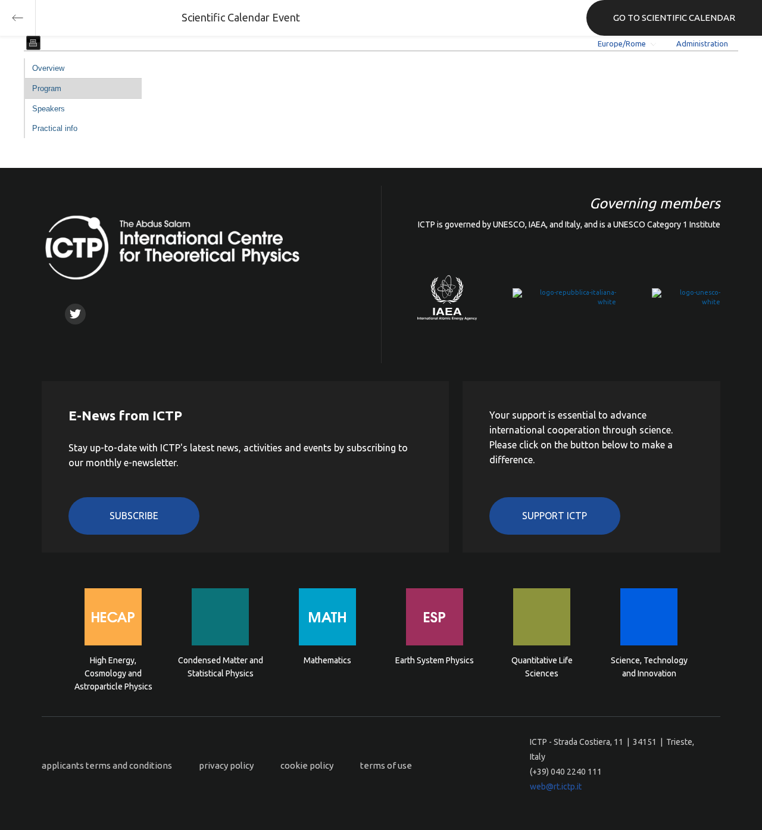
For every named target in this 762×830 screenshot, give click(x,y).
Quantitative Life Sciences (542, 667)
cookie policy (306, 765)
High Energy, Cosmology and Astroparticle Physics (113, 672)
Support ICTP (554, 515)
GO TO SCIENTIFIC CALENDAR (674, 18)
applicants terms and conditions (107, 765)
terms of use (386, 765)
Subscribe (134, 515)
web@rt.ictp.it (556, 786)
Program (46, 88)
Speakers (48, 108)
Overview (48, 68)
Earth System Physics (434, 660)
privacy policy (226, 765)
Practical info (54, 128)
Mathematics (327, 660)
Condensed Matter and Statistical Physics (220, 667)
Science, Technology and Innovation (649, 667)
